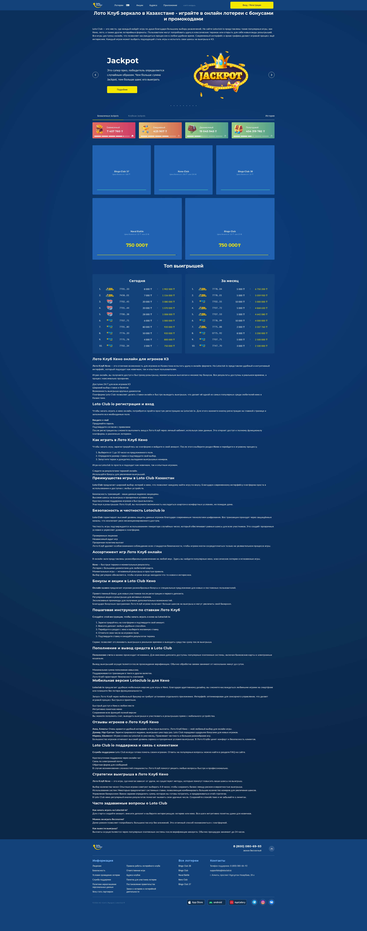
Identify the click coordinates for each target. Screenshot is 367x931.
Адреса (153, 5)
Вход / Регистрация (252, 5)
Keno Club (183, 879)
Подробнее (122, 89)
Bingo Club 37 (184, 884)
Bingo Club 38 (184, 865)
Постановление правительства (140, 884)
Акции (139, 5)
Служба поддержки (101, 879)
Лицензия (96, 865)
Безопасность (98, 870)
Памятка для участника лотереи (141, 879)
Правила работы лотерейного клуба (143, 865)
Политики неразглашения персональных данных (104, 885)
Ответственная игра (135, 870)
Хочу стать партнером (102, 891)
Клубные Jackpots (136, 115)
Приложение (170, 5)
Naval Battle (183, 875)
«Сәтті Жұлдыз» (189, 5)
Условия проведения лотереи (106, 875)
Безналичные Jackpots (108, 115)
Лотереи (118, 5)
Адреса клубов (133, 875)
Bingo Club (183, 870)
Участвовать (106, 190)
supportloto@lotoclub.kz (221, 870)
